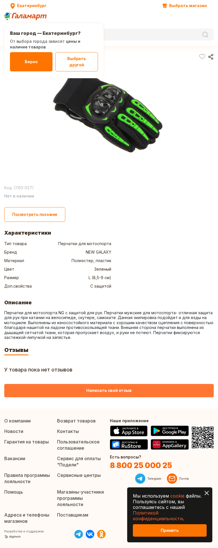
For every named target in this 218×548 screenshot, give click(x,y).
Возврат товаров (76, 421)
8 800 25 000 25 (141, 465)
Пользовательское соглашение (78, 445)
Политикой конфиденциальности (158, 515)
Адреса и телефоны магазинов (26, 518)
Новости (13, 431)
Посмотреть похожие (34, 214)
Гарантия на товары (26, 442)
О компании (17, 421)
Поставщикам (72, 515)
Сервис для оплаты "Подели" (79, 462)
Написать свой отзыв (108, 390)
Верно (31, 61)
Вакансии (14, 458)
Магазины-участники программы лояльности (80, 498)
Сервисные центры (79, 475)
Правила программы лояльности (27, 478)
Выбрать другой (76, 61)
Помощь (13, 492)
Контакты (68, 431)
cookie (177, 496)
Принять (170, 530)
